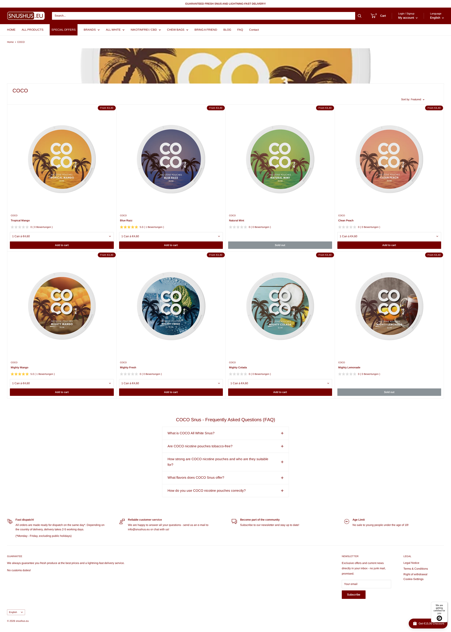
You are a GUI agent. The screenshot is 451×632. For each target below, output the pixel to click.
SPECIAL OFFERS (63, 29)
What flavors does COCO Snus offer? (196, 477)
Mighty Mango (19, 367)
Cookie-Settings (413, 579)
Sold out (280, 245)
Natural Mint (236, 220)
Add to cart (62, 245)
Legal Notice (411, 562)
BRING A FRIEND (205, 29)
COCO (21, 42)
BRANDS (90, 29)
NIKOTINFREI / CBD (144, 29)
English (13, 612)
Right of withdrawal (415, 574)
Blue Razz (126, 220)
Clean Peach (346, 220)
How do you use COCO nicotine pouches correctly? (207, 490)
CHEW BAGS (175, 29)
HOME (11, 29)
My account (406, 17)
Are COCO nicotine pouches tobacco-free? (200, 446)
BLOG (227, 29)
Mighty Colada (238, 367)
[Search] (359, 16)
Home (10, 42)
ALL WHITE (113, 29)
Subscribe (353, 594)
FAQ (240, 29)
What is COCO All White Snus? (191, 433)
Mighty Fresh (128, 367)
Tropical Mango (20, 220)
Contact (254, 29)
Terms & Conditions (415, 568)
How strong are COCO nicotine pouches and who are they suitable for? (218, 462)
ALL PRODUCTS (33, 29)
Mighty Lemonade (349, 367)
